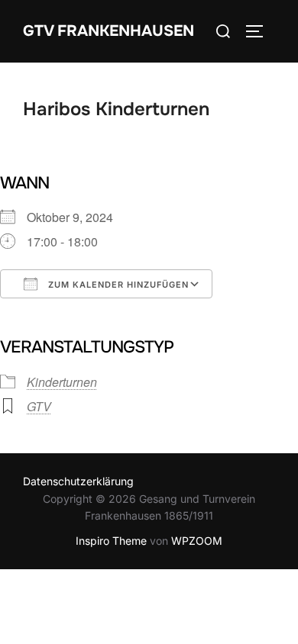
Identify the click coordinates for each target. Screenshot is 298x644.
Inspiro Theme (111, 540)
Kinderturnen (62, 382)
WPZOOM (196, 540)
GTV (39, 406)
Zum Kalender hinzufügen (117, 284)
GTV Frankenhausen (108, 30)
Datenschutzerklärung (78, 481)
